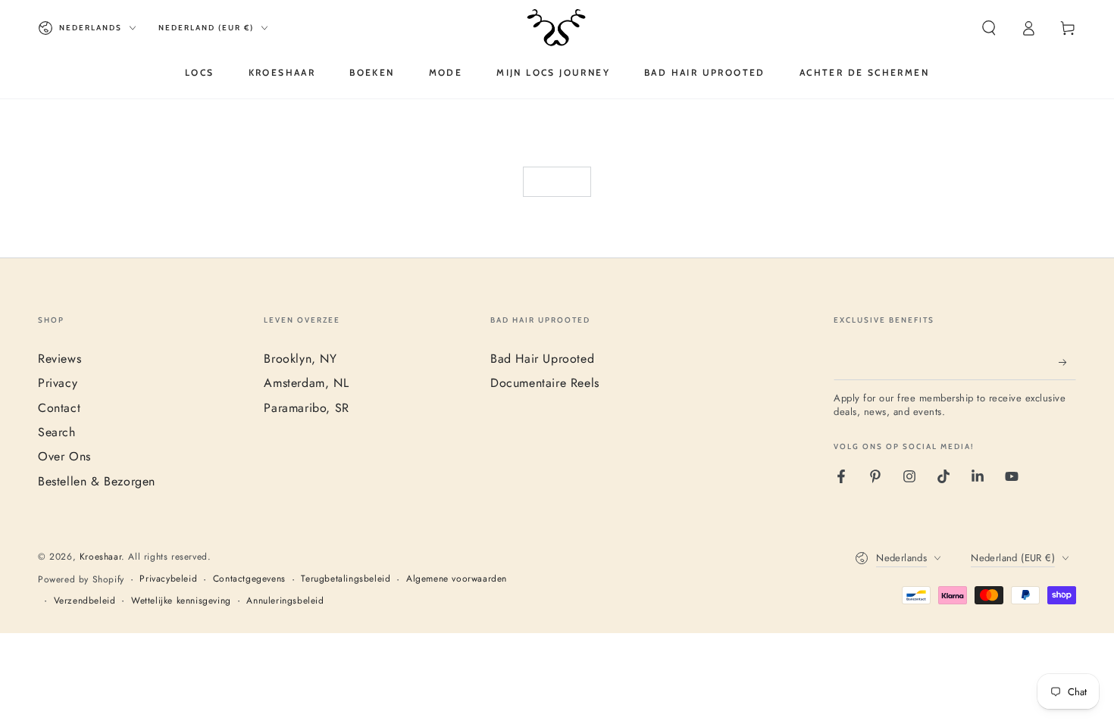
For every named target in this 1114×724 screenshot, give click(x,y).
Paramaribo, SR (306, 408)
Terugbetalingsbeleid (345, 579)
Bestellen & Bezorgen (96, 481)
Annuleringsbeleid (285, 600)
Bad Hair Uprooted (542, 358)
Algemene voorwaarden (456, 579)
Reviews (59, 358)
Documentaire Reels (544, 383)
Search (57, 432)
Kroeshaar (100, 556)
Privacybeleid (168, 579)
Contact (59, 408)
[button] (989, 28)
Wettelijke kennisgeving (181, 600)
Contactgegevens (249, 579)
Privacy (57, 383)
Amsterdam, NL (306, 383)
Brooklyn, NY (300, 358)
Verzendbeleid (85, 600)
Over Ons (64, 456)
